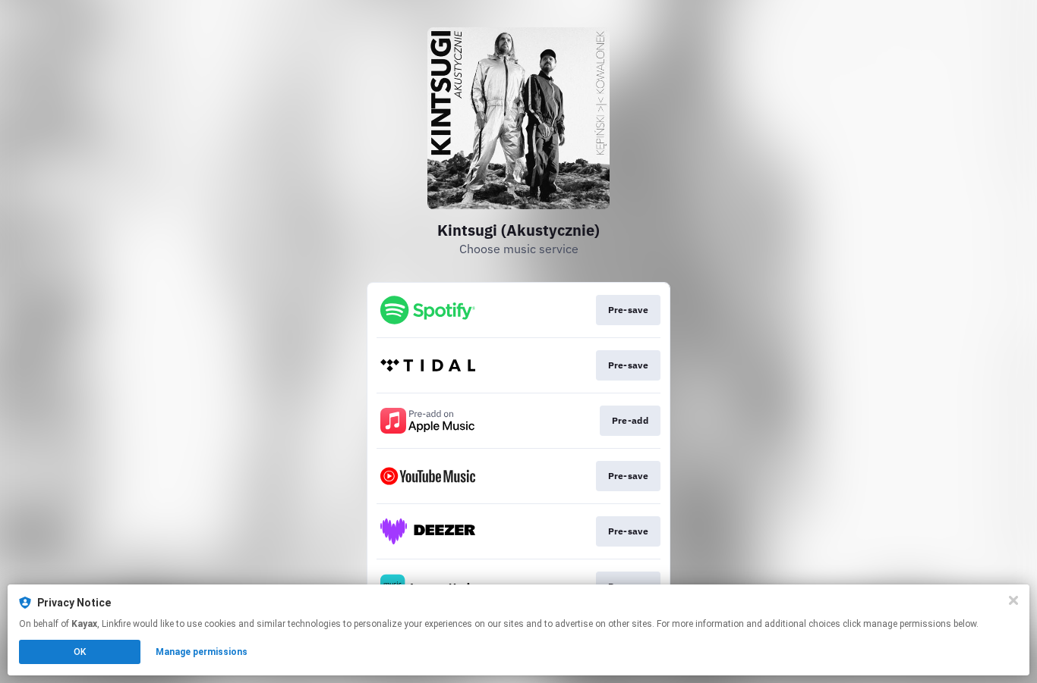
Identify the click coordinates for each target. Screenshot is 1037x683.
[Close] (1013, 600)
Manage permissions (201, 652)
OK (80, 652)
